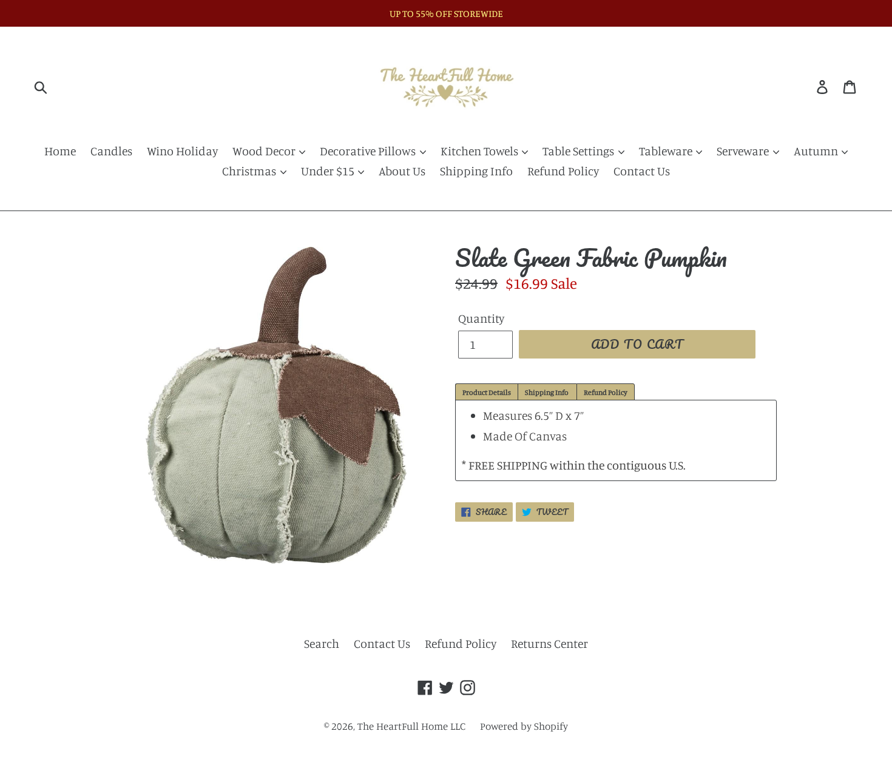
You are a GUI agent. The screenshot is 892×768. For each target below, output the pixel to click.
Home (60, 150)
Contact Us (641, 170)
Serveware (744, 150)
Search (321, 643)
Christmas (250, 170)
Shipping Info (476, 170)
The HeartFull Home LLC (411, 725)
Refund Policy (563, 170)
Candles (111, 150)
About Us (402, 170)
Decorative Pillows (369, 150)
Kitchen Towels (481, 150)
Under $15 (329, 170)
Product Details (486, 392)
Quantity (481, 318)
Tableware (667, 150)
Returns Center (549, 643)
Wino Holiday (182, 150)
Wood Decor (265, 150)
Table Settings (579, 150)
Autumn (817, 150)
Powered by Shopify (524, 725)
